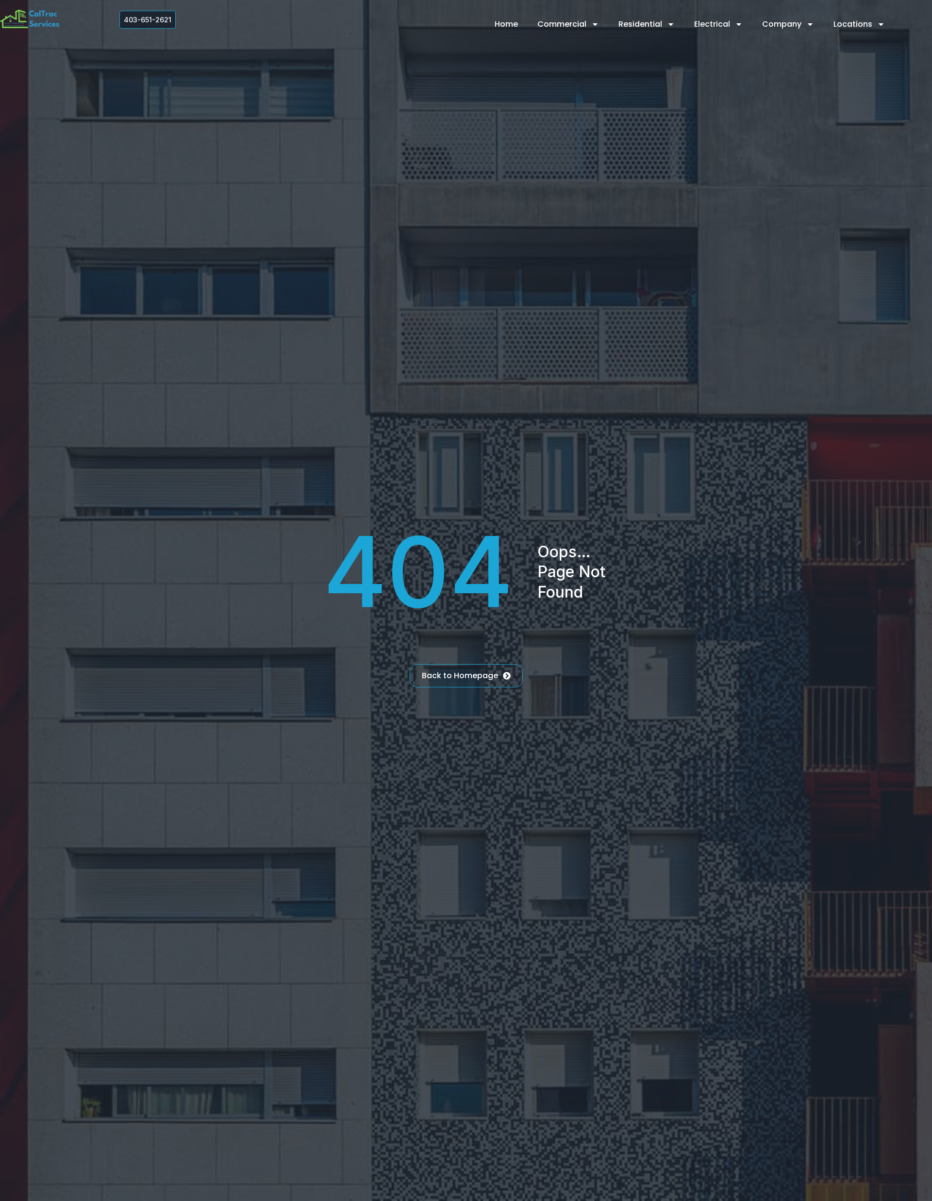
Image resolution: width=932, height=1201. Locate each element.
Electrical (712, 24)
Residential (640, 24)
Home (506, 24)
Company (781, 24)
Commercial (561, 24)
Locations (852, 24)
